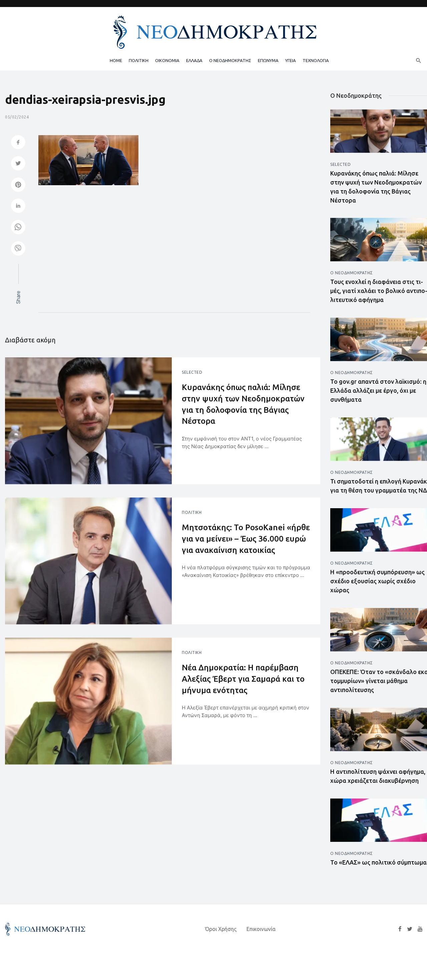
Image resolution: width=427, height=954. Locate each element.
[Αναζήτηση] (418, 60)
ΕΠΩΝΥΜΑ (268, 60)
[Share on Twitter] (18, 164)
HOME (116, 60)
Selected (192, 372)
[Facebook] (400, 929)
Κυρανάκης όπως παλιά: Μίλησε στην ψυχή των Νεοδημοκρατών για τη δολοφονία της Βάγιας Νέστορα (243, 404)
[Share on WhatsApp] (18, 228)
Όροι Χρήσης (221, 929)
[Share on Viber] (18, 249)
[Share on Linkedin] (18, 206)
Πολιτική (191, 512)
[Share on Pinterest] (18, 185)
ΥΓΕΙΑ (290, 60)
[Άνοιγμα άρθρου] (88, 420)
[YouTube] (420, 929)
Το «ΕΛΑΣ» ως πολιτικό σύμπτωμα (378, 862)
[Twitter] (409, 929)
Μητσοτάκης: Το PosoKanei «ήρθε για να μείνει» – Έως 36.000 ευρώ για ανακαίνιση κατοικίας (246, 538)
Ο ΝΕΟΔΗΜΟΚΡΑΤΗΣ (230, 60)
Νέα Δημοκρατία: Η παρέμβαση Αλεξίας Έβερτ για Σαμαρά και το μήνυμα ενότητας (243, 678)
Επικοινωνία (261, 929)
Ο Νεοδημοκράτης (351, 273)
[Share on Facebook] (18, 143)
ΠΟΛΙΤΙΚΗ (138, 60)
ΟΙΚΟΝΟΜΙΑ (167, 60)
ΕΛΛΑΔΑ (194, 60)
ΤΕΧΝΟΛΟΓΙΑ (316, 60)
